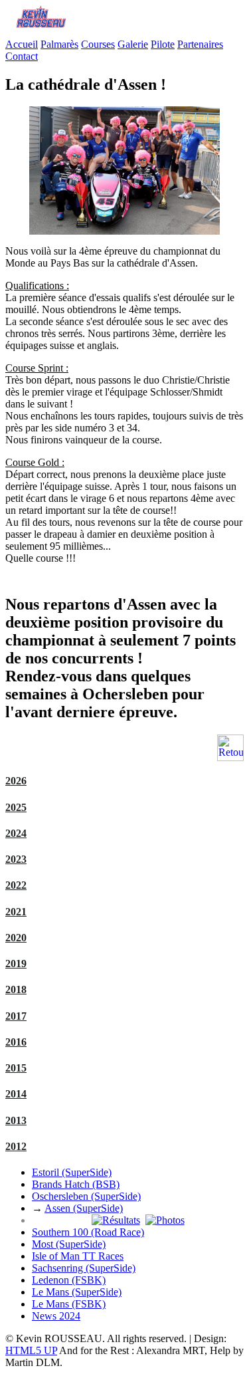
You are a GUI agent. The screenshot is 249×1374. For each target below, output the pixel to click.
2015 (16, 1068)
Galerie (133, 44)
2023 (16, 859)
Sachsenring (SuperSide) (83, 1268)
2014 (16, 1093)
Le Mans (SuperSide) (77, 1292)
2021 (16, 911)
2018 (16, 989)
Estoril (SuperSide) (72, 1172)
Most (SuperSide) (69, 1244)
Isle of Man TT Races (78, 1256)
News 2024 (56, 1315)
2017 (16, 1016)
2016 (16, 1042)
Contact (21, 56)
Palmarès (59, 44)
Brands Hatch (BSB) (76, 1184)
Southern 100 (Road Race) (88, 1232)
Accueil (21, 44)
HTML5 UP (31, 1350)
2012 (16, 1146)
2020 (16, 937)
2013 (16, 1120)
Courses (98, 44)
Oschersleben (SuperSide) (86, 1196)
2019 (16, 963)
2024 (16, 833)
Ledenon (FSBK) (69, 1280)
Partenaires (200, 44)
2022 (16, 885)
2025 (16, 807)
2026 (16, 780)
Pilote (163, 44)
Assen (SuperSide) (83, 1208)
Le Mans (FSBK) (69, 1304)
